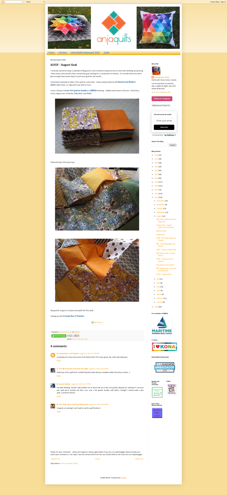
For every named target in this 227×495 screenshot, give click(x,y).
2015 (156, 197)
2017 (156, 190)
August (159, 216)
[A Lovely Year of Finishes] (97, 322)
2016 (156, 194)
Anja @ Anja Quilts (161, 77)
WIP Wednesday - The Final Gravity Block (166, 270)
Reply (59, 361)
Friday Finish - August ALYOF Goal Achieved (165, 226)
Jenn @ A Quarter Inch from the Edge (73, 369)
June (158, 283)
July (158, 279)
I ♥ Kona (63, 52)
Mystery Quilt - (161, 231)
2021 (156, 175)
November (161, 205)
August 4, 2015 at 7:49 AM (89, 354)
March (159, 294)
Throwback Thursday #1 (165, 265)
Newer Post (55, 459)
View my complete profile (161, 92)
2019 (156, 182)
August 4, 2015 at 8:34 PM (99, 405)
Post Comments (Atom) (69, 464)
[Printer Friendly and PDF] (58, 336)
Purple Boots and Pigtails (69, 354)
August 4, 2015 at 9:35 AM (98, 369)
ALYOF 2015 (76, 339)
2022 (156, 171)
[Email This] (68, 335)
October (160, 209)
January (160, 302)
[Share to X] (73, 335)
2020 (156, 178)
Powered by (158, 135)
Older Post (139, 459)
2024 (156, 163)
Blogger (123, 478)
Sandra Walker (65, 384)
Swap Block (160, 235)
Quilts (106, 52)
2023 (156, 167)
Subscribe (164, 127)
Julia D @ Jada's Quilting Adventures (73, 405)
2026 (156, 155)
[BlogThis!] (70, 335)
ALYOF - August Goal (163, 274)
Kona (82, 339)
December (161, 201)
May (158, 287)
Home (51, 52)
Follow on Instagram (162, 99)
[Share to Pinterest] (78, 335)
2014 (156, 307)
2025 (156, 159)
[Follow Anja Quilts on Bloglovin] (161, 106)
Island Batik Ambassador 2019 (85, 52)
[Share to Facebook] (75, 335)
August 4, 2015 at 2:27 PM (81, 384)
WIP (86, 339)
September (161, 212)
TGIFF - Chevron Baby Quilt (166, 250)
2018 (156, 186)
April (159, 291)
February (160, 298)
